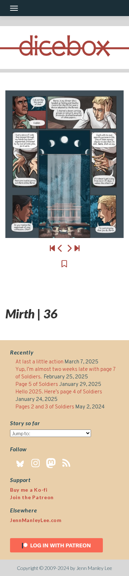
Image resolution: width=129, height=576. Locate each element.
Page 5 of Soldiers (36, 384)
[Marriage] (64, 164)
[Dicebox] (64, 47)
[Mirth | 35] (60, 248)
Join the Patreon (32, 497)
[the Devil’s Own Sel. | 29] (77, 248)
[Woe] (52, 248)
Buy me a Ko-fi (29, 490)
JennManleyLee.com (36, 520)
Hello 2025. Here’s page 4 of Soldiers (58, 392)
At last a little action (39, 362)
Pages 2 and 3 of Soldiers (44, 407)
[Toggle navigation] (14, 8)
